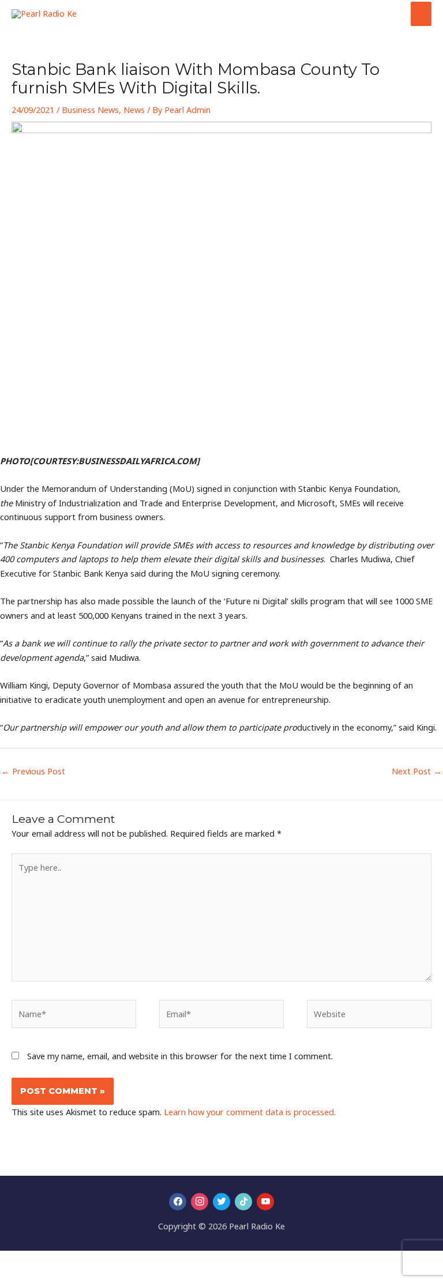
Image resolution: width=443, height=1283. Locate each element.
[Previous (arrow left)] (11, 1277)
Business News (90, 109)
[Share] (62, 1261)
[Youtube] (265, 1201)
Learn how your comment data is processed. (250, 1112)
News (134, 109)
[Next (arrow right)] (36, 1277)
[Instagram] (200, 1201)
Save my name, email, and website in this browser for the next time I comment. (180, 1056)
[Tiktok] (243, 1201)
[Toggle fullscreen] (36, 1261)
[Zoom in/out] (11, 1261)
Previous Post (33, 771)
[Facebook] (178, 1201)
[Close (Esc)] (87, 1261)
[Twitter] (221, 1201)
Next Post (417, 771)
